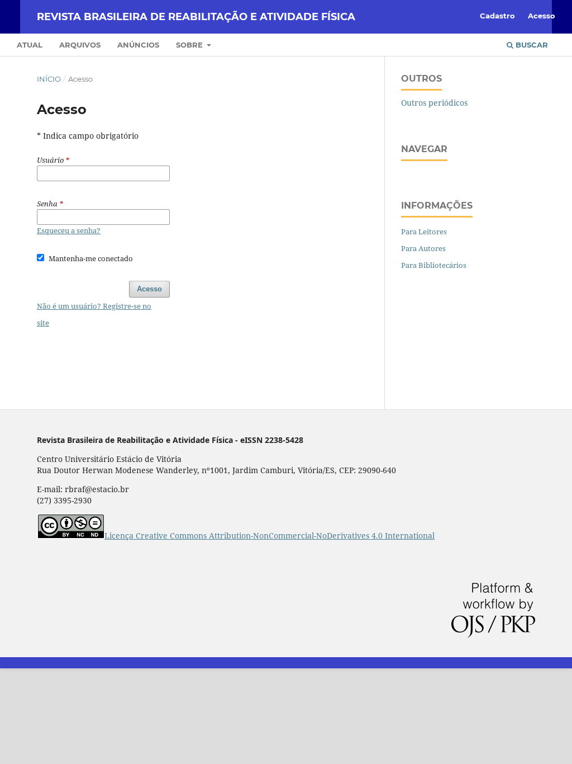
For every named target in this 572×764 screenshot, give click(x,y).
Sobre (190, 44)
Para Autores (423, 248)
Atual (29, 44)
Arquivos (80, 44)
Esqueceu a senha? (69, 230)
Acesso (541, 15)
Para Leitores (424, 232)
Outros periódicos (434, 102)
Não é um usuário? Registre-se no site (94, 314)
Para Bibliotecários (433, 265)
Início (49, 78)
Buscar (530, 44)
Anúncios (138, 44)
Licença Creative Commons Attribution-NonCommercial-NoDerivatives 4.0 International (269, 535)
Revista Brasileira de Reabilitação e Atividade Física (196, 17)
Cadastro (497, 15)
